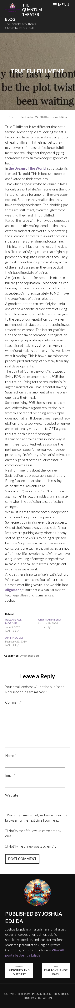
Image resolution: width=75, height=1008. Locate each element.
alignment (13, 590)
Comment (13, 702)
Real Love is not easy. (56, 970)
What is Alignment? (49, 619)
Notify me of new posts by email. (32, 846)
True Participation (37, 998)
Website (11, 795)
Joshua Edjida (58, 117)
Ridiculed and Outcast (19, 970)
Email (10, 775)
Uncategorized (29, 655)
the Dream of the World (27, 168)
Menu (63, 5)
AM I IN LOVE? (14, 637)
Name (10, 755)
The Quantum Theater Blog (23, 12)
